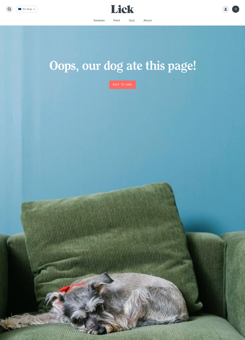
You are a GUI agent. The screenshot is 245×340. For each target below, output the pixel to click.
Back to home (122, 85)
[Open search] (9, 9)
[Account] (225, 9)
